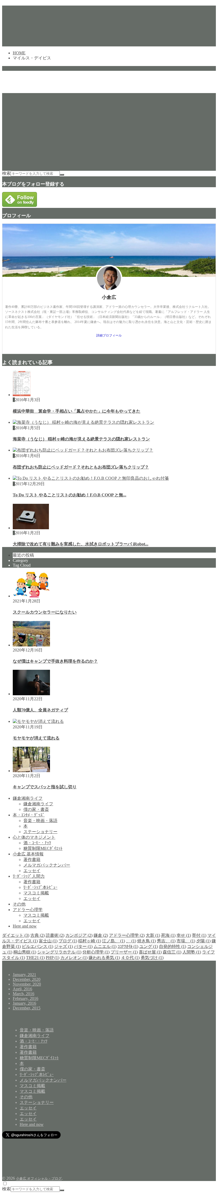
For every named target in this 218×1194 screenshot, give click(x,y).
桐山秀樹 (24, 952)
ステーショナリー (40, 831)
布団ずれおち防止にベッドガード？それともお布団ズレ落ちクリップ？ (81, 467)
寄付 (199, 935)
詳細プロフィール (109, 335)
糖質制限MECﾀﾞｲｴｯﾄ (42, 848)
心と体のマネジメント (34, 837)
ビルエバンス (37, 946)
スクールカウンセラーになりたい (45, 612)
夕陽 (203, 941)
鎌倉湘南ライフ (28, 798)
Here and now (25, 926)
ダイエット (15, 935)
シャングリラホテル (59, 952)
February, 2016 (25, 998)
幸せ (184, 935)
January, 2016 (24, 1003)
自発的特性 (172, 946)
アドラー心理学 (28, 909)
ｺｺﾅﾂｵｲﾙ (128, 946)
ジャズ (63, 946)
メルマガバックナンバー (46, 865)
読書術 (55, 935)
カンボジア (79, 935)
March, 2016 (23, 993)
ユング (148, 946)
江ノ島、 (113, 941)
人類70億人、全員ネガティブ (40, 710)
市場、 (186, 941)
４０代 (130, 957)
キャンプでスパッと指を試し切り (45, 787)
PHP (52, 957)
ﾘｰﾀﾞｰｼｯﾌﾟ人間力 (29, 876)
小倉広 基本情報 (28, 854)
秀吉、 (166, 941)
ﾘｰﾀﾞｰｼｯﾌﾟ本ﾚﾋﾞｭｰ (40, 887)
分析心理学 (96, 952)
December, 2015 (26, 1008)
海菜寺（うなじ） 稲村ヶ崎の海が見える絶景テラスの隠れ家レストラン (81, 439)
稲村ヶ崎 (89, 941)
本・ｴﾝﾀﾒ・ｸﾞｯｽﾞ (29, 815)
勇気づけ (152, 957)
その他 (19, 904)
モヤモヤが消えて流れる (36, 738)
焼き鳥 (146, 941)
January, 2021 (24, 974)
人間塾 (191, 952)
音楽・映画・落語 (40, 820)
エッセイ (31, 870)
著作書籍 (31, 859)
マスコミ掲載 (36, 893)
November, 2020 (27, 984)
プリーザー (124, 952)
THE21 (35, 957)
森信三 (172, 952)
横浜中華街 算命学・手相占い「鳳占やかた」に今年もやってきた (76, 411)
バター (83, 946)
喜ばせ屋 (150, 952)
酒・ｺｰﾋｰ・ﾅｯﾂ (37, 843)
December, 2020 (26, 979)
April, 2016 (22, 989)
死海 (168, 935)
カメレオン (73, 957)
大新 (153, 935)
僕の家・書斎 (36, 809)
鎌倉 (101, 935)
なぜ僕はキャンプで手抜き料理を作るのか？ (55, 661)
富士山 (48, 941)
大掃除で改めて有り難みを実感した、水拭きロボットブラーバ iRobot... (80, 544)
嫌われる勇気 (104, 957)
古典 (37, 935)
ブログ (67, 941)
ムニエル (105, 946)
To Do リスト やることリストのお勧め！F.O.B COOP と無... (69, 495)
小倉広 (109, 297)
